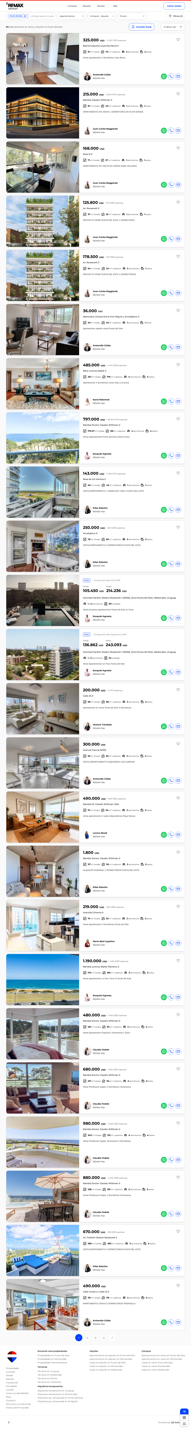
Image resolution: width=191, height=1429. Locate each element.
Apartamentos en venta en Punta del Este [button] (163, 1355)
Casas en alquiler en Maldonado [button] (106, 1369)
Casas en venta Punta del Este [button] (157, 1362)
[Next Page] (112, 1337)
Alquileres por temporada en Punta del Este (60, 1397)
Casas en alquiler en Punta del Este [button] (108, 1362)
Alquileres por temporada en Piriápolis (58, 1401)
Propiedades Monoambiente (52, 1362)
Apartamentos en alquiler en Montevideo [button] (111, 1359)
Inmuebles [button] (11, 1386)
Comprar (72, 6)
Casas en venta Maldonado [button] (155, 1369)
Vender (101, 6)
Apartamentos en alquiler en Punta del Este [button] (112, 1355)
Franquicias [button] (12, 1382)
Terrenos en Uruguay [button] (48, 1371)
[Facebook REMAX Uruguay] (9, 1422)
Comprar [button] (10, 1372)
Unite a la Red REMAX (17, 1393)
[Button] (75, 59)
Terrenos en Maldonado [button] (50, 1374)
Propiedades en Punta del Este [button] (53, 1355)
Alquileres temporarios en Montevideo (57, 1394)
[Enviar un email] (178, 76)
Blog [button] (8, 1397)
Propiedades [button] (12, 1368)
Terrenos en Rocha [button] (47, 1378)
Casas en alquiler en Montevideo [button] (106, 1366)
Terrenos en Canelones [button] (49, 1382)
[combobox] (42, 16)
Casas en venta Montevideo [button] (156, 1366)
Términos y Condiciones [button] (18, 1404)
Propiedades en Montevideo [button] (52, 1359)
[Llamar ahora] (171, 76)
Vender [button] (9, 1375)
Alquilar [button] (10, 1379)
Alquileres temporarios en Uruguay (56, 1390)
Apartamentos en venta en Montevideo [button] (162, 1359)
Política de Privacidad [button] (17, 1407)
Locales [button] (10, 1389)
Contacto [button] (11, 1400)
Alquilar (87, 6)
